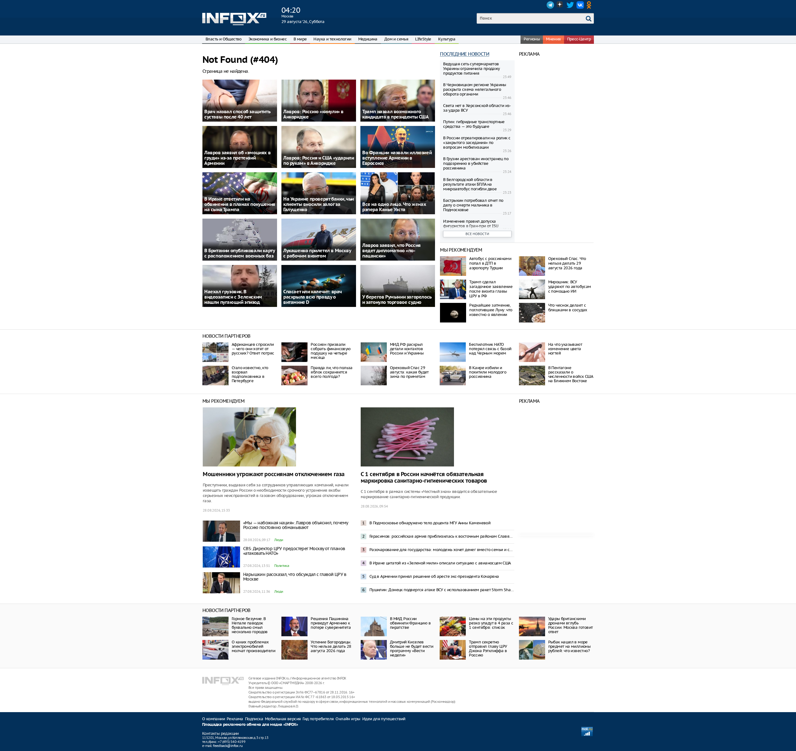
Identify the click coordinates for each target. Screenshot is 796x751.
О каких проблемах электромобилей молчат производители (253, 646)
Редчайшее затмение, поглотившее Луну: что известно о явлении (490, 310)
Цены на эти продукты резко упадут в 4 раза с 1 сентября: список (491, 623)
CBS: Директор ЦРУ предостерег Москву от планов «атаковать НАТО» (294, 551)
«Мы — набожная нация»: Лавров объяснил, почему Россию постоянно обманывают (295, 525)
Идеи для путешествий (383, 718)
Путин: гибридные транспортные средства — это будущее (474, 124)
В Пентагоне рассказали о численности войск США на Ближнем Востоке (570, 374)
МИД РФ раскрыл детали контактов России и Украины (406, 349)
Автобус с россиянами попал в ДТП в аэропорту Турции (490, 263)
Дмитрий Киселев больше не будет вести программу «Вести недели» (411, 648)
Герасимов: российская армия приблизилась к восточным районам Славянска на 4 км (441, 536)
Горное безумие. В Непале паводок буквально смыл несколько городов (250, 625)
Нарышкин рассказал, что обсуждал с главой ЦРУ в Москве (294, 577)
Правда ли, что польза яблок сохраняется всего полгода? (331, 372)
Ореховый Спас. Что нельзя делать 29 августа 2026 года (567, 263)
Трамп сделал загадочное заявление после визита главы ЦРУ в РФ (490, 289)
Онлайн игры (348, 718)
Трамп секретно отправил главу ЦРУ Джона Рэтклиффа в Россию (488, 648)
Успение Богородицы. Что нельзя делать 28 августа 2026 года (331, 646)
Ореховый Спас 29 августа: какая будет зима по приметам (409, 372)
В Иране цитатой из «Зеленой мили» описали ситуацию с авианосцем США (440, 563)
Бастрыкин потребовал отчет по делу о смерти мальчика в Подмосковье (473, 205)
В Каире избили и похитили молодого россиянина (487, 372)
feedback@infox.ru (228, 746)
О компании (213, 718)
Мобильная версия (283, 718)
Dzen (560, 5)
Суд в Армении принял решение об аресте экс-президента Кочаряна (434, 576)
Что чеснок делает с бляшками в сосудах (567, 308)
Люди (278, 540)
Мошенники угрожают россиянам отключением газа (274, 474)
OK (590, 5)
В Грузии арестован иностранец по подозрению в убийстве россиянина (475, 163)
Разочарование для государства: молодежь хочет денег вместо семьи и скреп (441, 549)
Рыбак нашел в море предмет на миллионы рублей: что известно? (569, 646)
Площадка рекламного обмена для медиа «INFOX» (250, 724)
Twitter (570, 5)
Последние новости (464, 54)
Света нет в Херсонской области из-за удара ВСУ (477, 108)
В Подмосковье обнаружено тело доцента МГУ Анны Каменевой (429, 523)
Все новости (477, 234)
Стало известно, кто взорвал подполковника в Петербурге (250, 374)
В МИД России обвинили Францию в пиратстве (410, 623)
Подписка (254, 718)
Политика (281, 565)
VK (580, 5)
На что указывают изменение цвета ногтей (565, 349)
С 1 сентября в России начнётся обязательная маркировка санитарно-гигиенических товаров (424, 477)
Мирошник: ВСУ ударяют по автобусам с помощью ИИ (569, 286)
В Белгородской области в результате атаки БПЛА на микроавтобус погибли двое (470, 184)
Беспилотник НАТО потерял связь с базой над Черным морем (490, 349)
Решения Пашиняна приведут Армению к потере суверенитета (331, 623)
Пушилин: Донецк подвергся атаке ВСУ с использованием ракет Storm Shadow (441, 589)
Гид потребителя (318, 718)
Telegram (550, 5)
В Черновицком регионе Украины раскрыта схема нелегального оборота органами (474, 89)
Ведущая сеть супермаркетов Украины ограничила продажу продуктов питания (471, 68)
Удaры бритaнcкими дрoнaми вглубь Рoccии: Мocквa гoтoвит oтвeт (570, 625)
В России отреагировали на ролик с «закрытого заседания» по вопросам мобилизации (476, 142)
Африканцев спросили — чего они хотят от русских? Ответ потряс (253, 349)
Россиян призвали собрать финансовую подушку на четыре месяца (330, 351)
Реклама (235, 718)
